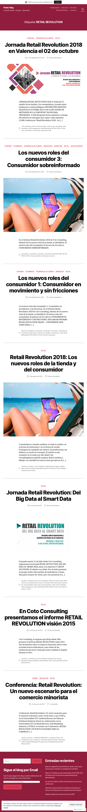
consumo (31, 466)
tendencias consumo (48, 256)
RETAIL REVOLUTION (58, 128)
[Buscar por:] (17, 761)
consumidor (24, 254)
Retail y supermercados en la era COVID (60, 794)
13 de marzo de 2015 (36, 630)
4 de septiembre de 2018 (36, 297)
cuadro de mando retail (55, 581)
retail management (34, 128)
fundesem (37, 740)
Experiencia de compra (45, 38)
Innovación (48, 146)
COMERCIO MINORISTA (40, 738)
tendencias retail (46, 130)
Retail (57, 38)
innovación (61, 740)
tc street (28, 589)
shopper (63, 468)
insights (62, 466)
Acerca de (64, 8)
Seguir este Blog (12, 787)
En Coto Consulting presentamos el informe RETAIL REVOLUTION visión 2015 (44, 617)
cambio (23, 738)
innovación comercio (60, 583)
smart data (61, 587)
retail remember (57, 660)
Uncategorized (76, 146)
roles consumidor (26, 130)
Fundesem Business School (49, 740)
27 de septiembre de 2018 (36, 58)
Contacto (73, 10)
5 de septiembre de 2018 (36, 172)
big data (23, 581)
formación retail (49, 583)
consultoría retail (32, 581)
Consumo (30, 38)
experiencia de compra (52, 466)
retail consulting (30, 468)
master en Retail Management (30, 742)
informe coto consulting (54, 126)
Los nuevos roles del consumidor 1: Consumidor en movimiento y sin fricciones (43, 284)
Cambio (35, 678)
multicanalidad (43, 660)
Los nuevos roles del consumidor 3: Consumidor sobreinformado (43, 158)
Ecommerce (17, 146)
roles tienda (36, 130)
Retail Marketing (61, 10)
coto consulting (26, 126)
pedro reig (37, 585)
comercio (24, 466)
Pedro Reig (8, 8)
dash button (33, 333)
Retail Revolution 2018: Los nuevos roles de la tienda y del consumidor (43, 363)
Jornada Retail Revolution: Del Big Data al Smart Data (43, 495)
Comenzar (57, 2)
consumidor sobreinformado (53, 254)
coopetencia (32, 658)
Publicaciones (55, 8)
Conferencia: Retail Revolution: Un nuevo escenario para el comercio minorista (43, 691)
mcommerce (55, 333)
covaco (30, 740)
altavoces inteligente (27, 331)
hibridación (24, 660)
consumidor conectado (36, 254)
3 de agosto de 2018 (35, 376)
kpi (22, 585)
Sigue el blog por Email (20, 770)
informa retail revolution (39, 126)
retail (61, 333)
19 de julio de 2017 (36, 505)
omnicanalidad (28, 585)
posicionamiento (46, 585)
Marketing (58, 146)
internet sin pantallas (43, 333)
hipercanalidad (33, 660)
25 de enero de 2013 (38, 704)
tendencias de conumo (28, 470)
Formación (73, 8)
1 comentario (54, 704)
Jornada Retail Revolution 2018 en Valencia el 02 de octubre (43, 47)
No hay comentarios (55, 58)
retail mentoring (39, 587)
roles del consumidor (48, 335)
